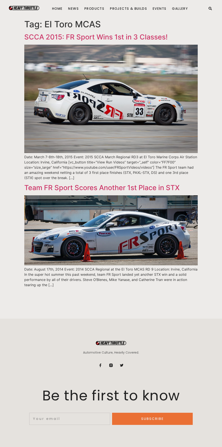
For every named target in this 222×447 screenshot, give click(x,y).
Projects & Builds (128, 9)
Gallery (180, 9)
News (73, 9)
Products (94, 9)
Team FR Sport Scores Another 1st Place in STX (102, 187)
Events (159, 9)
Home (57, 9)
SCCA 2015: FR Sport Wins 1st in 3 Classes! (96, 37)
